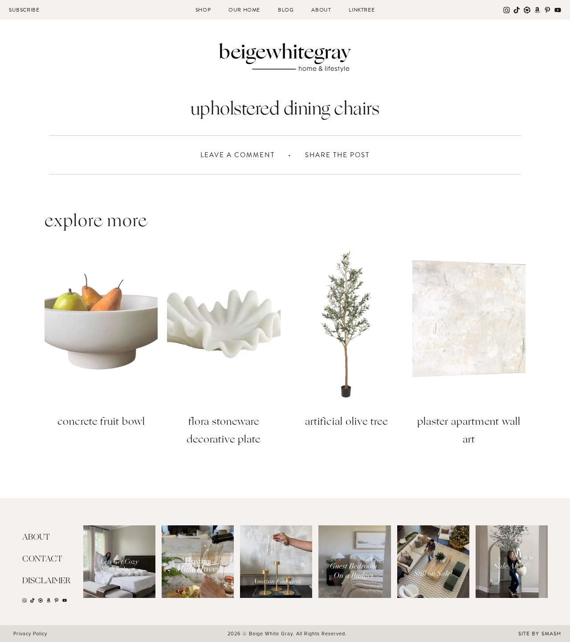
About (321, 10)
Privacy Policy (30, 633)
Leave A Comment (237, 155)
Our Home (244, 10)
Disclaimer (46, 581)
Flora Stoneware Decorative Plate (224, 431)
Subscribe (24, 10)
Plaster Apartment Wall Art (469, 431)
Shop (203, 10)
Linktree (362, 10)
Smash (551, 634)
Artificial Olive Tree (346, 422)
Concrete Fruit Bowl (101, 422)
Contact (42, 559)
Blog (285, 10)
